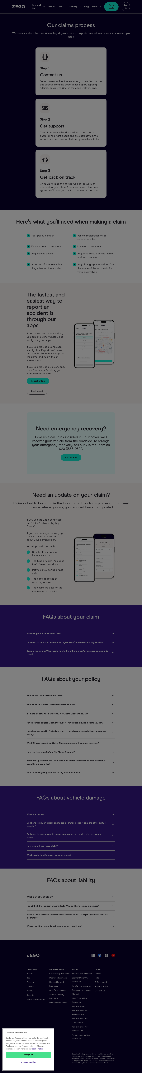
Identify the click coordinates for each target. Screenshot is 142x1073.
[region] (28, 1049)
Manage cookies (28, 1062)
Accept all (28, 1055)
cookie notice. (37, 1049)
